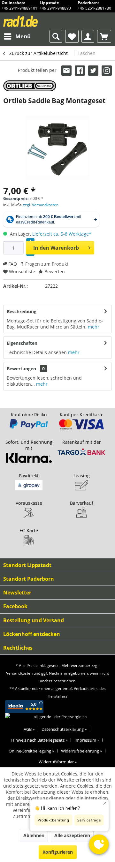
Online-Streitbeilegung (31, 751)
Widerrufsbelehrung (81, 751)
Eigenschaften (22, 343)
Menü (23, 36)
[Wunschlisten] (71, 36)
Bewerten (54, 271)
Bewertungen (21, 369)
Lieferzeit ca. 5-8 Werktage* (61, 234)
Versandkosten (19, 673)
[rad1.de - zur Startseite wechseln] (30, 21)
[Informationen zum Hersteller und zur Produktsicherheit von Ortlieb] (29, 85)
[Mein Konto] (88, 36)
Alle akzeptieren (72, 835)
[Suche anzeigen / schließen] (56, 36)
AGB (29, 729)
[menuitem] (17, 36)
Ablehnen (33, 835)
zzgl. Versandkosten (40, 205)
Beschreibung (21, 311)
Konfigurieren (57, 852)
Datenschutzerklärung (64, 729)
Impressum (86, 740)
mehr (93, 327)
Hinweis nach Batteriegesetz (39, 740)
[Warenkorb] (104, 36)
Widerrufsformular (58, 762)
